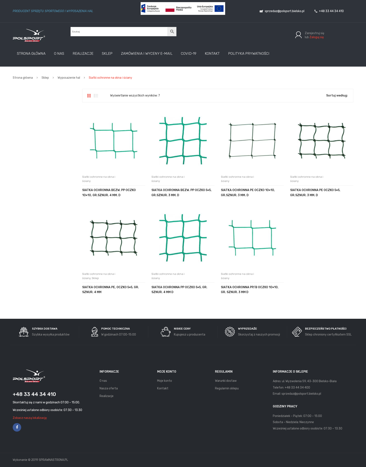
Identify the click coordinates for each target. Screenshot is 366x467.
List (96, 95)
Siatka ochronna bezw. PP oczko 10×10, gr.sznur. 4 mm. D (109, 192)
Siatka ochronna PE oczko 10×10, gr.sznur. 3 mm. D (248, 192)
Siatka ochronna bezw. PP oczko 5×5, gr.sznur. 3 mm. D (181, 192)
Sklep (45, 78)
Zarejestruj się (314, 33)
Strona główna (23, 78)
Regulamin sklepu (227, 388)
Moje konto (164, 381)
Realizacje (107, 396)
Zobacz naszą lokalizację (30, 418)
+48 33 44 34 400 (297, 387)
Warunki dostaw (226, 381)
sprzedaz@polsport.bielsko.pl (284, 11)
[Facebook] (17, 427)
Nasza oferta (109, 388)
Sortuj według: (337, 95)
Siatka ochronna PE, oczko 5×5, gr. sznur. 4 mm (110, 289)
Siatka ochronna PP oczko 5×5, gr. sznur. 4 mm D (179, 289)
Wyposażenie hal (69, 78)
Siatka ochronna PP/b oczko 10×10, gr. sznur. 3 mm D (250, 289)
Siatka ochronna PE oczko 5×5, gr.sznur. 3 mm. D (315, 192)
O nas (103, 381)
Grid (89, 95)
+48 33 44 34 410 (331, 11)
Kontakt (162, 388)
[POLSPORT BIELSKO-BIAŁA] (29, 35)
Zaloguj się (316, 37)
